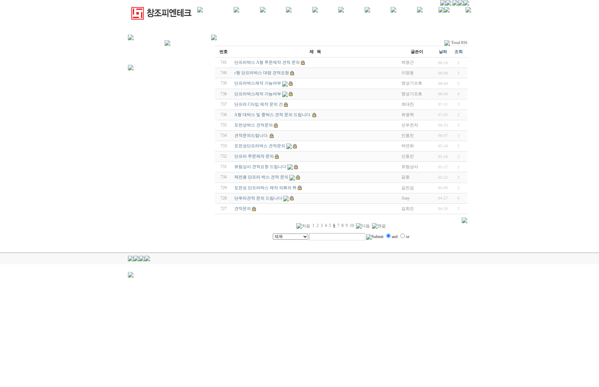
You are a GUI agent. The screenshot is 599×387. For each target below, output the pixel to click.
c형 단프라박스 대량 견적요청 (261, 72)
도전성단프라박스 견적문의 (259, 145)
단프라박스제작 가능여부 (257, 83)
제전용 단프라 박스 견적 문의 (261, 177)
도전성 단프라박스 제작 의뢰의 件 (265, 187)
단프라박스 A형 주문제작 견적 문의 (267, 62)
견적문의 (242, 208)
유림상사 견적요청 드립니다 (260, 166)
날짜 (443, 51)
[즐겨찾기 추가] (447, 11)
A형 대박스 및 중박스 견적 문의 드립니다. (272, 114)
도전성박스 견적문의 (253, 125)
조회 (458, 51)
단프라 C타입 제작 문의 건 (258, 104)
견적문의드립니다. (251, 135)
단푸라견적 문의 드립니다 (258, 198)
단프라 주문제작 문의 (254, 156)
